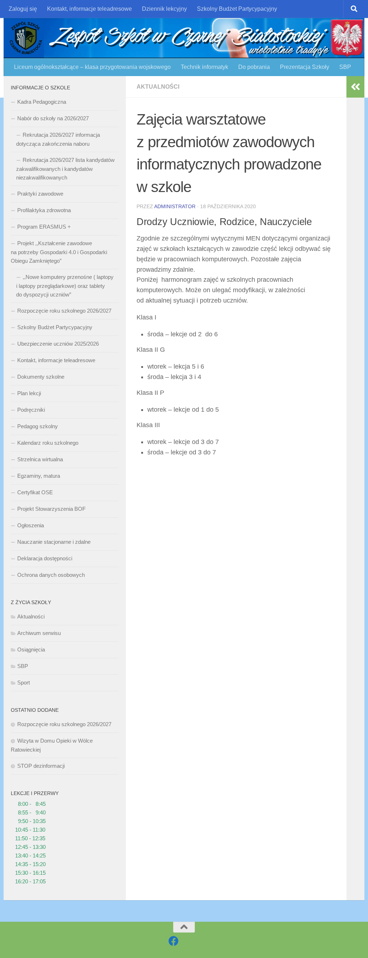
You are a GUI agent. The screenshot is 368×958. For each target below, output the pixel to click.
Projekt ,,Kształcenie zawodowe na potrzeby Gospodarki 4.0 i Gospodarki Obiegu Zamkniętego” (59, 252)
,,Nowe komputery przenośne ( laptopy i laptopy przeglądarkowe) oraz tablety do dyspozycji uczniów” (65, 286)
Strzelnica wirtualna (40, 459)
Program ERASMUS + (44, 227)
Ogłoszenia (30, 525)
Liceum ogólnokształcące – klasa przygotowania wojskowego (92, 67)
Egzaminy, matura (38, 476)
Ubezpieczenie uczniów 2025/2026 (58, 344)
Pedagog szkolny (37, 426)
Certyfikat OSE (35, 492)
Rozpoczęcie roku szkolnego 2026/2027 (64, 311)
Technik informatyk (204, 67)
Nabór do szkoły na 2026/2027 (53, 118)
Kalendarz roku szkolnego (47, 443)
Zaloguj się (23, 9)
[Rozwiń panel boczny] (355, 87)
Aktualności (158, 87)
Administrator (175, 206)
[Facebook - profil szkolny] (174, 941)
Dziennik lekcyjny (164, 9)
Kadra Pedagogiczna (41, 102)
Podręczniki (31, 410)
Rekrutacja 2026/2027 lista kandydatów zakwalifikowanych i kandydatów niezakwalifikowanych (65, 169)
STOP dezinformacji (41, 766)
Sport (23, 682)
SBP (345, 67)
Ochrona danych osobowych (51, 575)
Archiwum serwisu (39, 633)
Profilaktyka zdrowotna (44, 210)
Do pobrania (254, 67)
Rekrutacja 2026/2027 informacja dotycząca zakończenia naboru (58, 139)
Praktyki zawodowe (40, 194)
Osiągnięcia (31, 649)
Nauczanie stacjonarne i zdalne (54, 542)
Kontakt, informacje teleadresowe (89, 9)
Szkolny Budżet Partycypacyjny (237, 9)
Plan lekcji (29, 393)
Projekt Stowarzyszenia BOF (51, 509)
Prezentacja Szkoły (304, 67)
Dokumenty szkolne (40, 377)
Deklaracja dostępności (44, 558)
